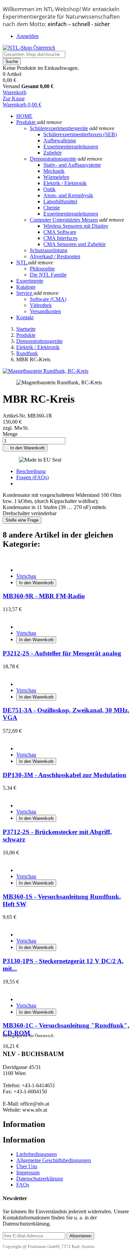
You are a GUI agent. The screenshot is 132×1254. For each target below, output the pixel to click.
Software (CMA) (48, 299)
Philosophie (42, 268)
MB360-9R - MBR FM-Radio (44, 596)
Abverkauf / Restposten (55, 256)
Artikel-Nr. (15, 416)
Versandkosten (45, 311)
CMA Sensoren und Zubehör (74, 244)
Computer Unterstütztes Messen (64, 220)
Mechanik (54, 171)
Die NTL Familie (48, 275)
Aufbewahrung (59, 140)
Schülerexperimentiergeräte (59, 128)
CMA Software (59, 232)
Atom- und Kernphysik (68, 195)
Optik (49, 189)
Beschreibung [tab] (31, 471)
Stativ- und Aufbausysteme (72, 165)
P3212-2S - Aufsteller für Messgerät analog (62, 653)
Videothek (41, 305)
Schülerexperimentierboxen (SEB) (80, 134)
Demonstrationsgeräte (53, 159)
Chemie (51, 207)
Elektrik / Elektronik (65, 183)
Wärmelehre (56, 177)
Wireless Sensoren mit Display (75, 226)
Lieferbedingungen (36, 1154)
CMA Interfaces (60, 238)
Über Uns (26, 1166)
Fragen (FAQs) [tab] (32, 477)
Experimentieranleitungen (70, 146)
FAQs (22, 1185)
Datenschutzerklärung (39, 1178)
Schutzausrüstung (48, 250)
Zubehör (52, 153)
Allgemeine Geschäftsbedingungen (53, 1160)
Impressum (28, 1172)
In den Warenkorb (25, 447)
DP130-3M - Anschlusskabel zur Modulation (64, 774)
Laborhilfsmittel (60, 201)
